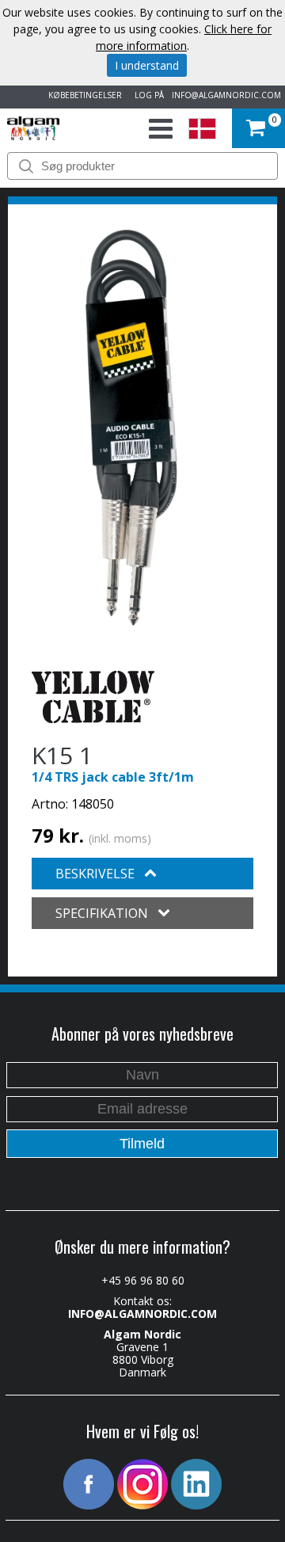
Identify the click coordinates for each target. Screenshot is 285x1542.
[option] (131, 427)
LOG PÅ (147, 95)
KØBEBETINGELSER (83, 95)
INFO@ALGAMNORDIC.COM (226, 95)
